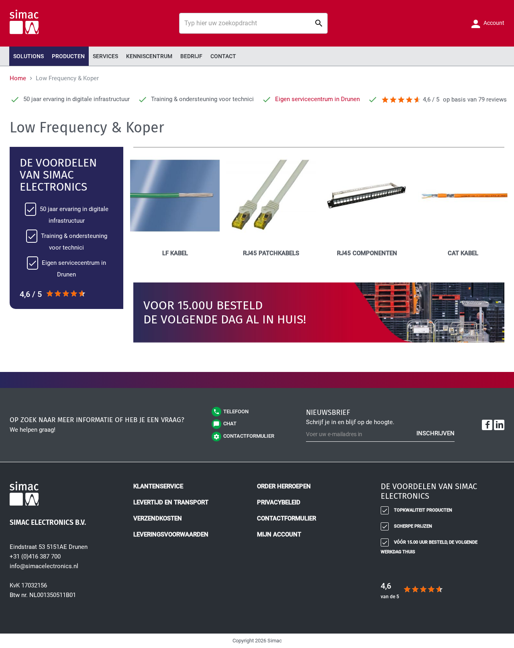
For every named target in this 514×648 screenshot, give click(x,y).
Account (493, 23)
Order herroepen (284, 486)
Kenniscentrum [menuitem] (149, 56)
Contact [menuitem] (223, 56)
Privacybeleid (278, 502)
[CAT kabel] (463, 238)
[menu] (257, 56)
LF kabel (175, 253)
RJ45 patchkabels (271, 253)
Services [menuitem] (105, 56)
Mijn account (279, 534)
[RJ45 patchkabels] (271, 238)
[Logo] (67, 495)
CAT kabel (463, 253)
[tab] (438, 493)
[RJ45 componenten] (367, 238)
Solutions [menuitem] (28, 56)
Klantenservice (158, 486)
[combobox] (253, 23)
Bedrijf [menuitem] (191, 56)
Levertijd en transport (170, 502)
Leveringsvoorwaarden (170, 534)
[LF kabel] (175, 238)
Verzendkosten (157, 518)
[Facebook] (487, 425)
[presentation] (68, 56)
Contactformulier (286, 518)
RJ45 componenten (367, 253)
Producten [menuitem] (68, 56)
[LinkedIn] (499, 425)
